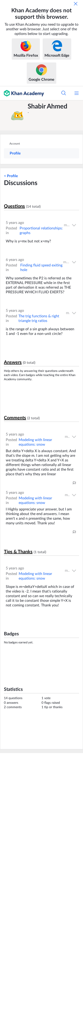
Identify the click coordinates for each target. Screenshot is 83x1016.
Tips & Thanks (18, 552)
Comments (15, 418)
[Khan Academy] (22, 93)
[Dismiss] (75, 3)
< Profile (11, 176)
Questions (14, 206)
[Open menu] (76, 93)
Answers (13, 362)
